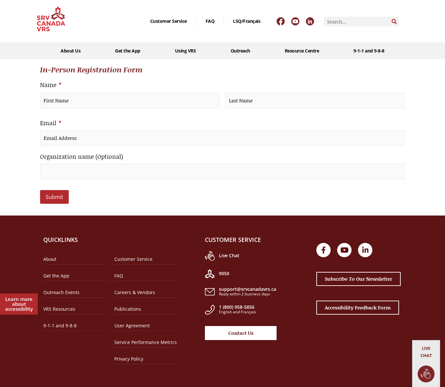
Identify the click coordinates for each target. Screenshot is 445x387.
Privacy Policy (128, 359)
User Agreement (132, 325)
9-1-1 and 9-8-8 (368, 51)
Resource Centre (302, 51)
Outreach (240, 51)
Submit (54, 197)
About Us (70, 51)
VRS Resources (59, 309)
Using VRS (185, 51)
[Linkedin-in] (365, 250)
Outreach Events (61, 292)
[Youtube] (344, 250)
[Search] (394, 21)
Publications (127, 309)
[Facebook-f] (323, 250)
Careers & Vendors (134, 292)
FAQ (210, 21)
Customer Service (168, 21)
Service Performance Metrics (145, 342)
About (49, 259)
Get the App (127, 51)
